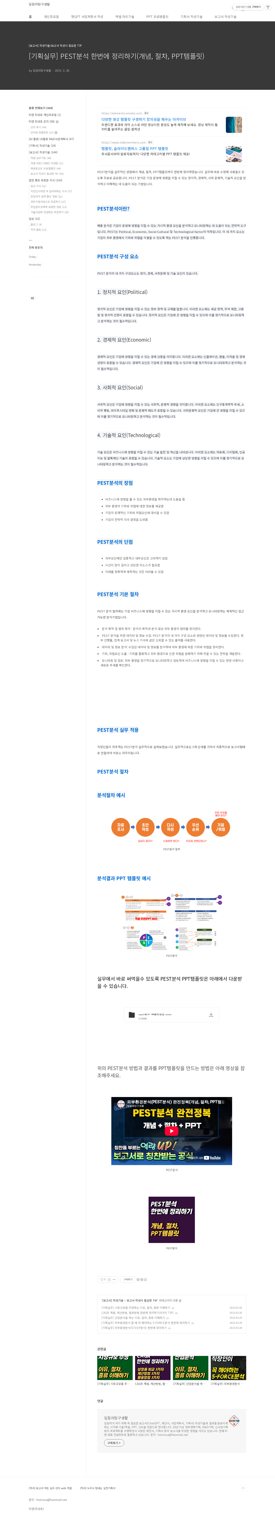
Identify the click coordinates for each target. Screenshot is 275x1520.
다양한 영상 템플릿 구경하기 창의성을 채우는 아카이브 (143, 119)
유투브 (32, 298)
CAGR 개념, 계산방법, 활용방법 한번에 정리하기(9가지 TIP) (137, 1313)
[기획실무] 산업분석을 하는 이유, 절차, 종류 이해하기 (133, 1318)
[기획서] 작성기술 (42, 146)
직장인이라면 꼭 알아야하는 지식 (51, 191)
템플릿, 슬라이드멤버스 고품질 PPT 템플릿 (134, 148)
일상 (34, 219)
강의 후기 (38, 127)
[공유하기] (109, 1280)
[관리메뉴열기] (268, 7)
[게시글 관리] (114, 1280)
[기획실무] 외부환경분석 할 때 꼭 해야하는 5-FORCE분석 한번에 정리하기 (145, 1323)
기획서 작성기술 (192, 16)
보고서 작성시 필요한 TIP (142, 1300)
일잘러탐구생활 (39, 4)
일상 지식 (38, 186)
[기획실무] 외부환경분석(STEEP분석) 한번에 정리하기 (134, 1328)
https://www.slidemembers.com (123, 142)
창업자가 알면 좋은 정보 (46, 196)
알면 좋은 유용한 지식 (45, 180)
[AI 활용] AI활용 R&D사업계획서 (51, 139)
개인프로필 (51, 16)
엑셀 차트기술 (124, 16)
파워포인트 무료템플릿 (46, 168)
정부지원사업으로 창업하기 (48, 202)
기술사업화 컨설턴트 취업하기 (50, 212)
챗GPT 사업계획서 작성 (87, 16)
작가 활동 (38, 230)
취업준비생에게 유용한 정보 (48, 207)
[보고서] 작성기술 (112, 1300)
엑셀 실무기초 (41, 158)
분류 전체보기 (41, 108)
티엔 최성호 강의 (42, 121)
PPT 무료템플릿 (157, 16)
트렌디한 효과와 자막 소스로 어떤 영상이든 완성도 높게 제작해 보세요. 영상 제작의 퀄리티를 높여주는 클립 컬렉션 (159, 126)
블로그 (36, 224)
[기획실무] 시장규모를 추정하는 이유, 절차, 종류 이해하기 (135, 1308)
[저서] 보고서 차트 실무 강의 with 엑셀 (50, 1488)
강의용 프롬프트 (42, 132)
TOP (243, 1488)
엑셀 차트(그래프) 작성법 (47, 163)
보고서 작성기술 (226, 16)
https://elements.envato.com (121, 113)
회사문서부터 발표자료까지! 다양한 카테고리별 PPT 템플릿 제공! (145, 153)
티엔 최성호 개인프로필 (45, 115)
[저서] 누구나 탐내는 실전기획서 (97, 1488)
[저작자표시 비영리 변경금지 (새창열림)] (141, 1279)
